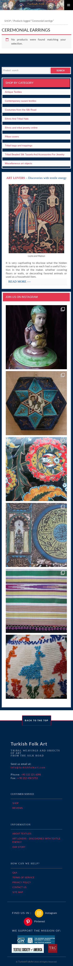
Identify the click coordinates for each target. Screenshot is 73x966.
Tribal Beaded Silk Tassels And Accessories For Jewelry (34, 154)
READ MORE (19, 281)
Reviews (17, 808)
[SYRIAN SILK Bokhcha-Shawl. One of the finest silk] (36, 601)
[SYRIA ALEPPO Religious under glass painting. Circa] (36, 535)
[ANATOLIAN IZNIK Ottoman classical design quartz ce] (36, 469)
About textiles (21, 833)
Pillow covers (12, 136)
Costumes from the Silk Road (20, 109)
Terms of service (23, 877)
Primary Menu (68, 5)
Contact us (19, 887)
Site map (17, 892)
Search (61, 71)
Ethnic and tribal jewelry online (21, 127)
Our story (18, 847)
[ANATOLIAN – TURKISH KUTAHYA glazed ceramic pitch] (36, 337)
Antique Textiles (13, 92)
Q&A (14, 872)
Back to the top (36, 720)
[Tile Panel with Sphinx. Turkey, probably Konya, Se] (36, 403)
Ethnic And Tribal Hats (17, 118)
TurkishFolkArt (26, 961)
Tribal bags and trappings (18, 145)
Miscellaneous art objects (18, 163)
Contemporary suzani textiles (20, 100)
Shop (7, 21)
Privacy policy (21, 882)
